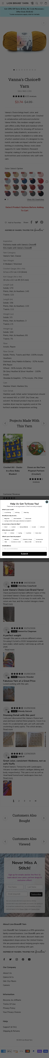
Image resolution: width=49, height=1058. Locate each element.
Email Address (6, 546)
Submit (24, 554)
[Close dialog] (47, 502)
